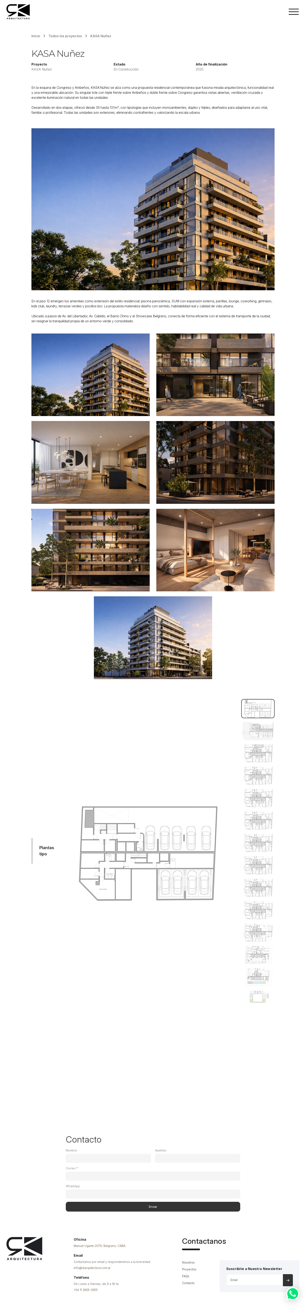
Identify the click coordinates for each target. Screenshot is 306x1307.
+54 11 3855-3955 (86, 1290)
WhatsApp (73, 1186)
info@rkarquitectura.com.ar (92, 1268)
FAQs (185, 1276)
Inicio (35, 36)
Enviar (153, 1206)
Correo (72, 1168)
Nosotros (188, 1262)
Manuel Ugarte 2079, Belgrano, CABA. (100, 1246)
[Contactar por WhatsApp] (292, 1293)
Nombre (71, 1150)
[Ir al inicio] (24, 1248)
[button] (258, 708)
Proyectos (189, 1269)
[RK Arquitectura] (18, 11)
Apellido (160, 1150)
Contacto (188, 1283)
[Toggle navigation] (294, 12)
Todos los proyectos (65, 36)
